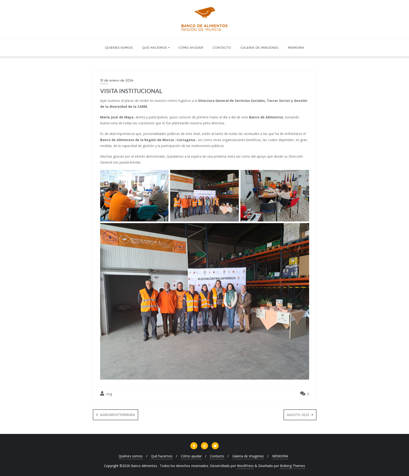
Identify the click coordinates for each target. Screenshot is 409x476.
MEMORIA (280, 456)
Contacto (217, 456)
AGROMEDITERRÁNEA (117, 414)
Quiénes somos (131, 456)
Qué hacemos (162, 456)
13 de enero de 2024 (116, 80)
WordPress (245, 465)
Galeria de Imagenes (248, 456)
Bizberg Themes (292, 465)
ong (108, 394)
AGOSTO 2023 (298, 414)
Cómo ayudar (191, 456)
